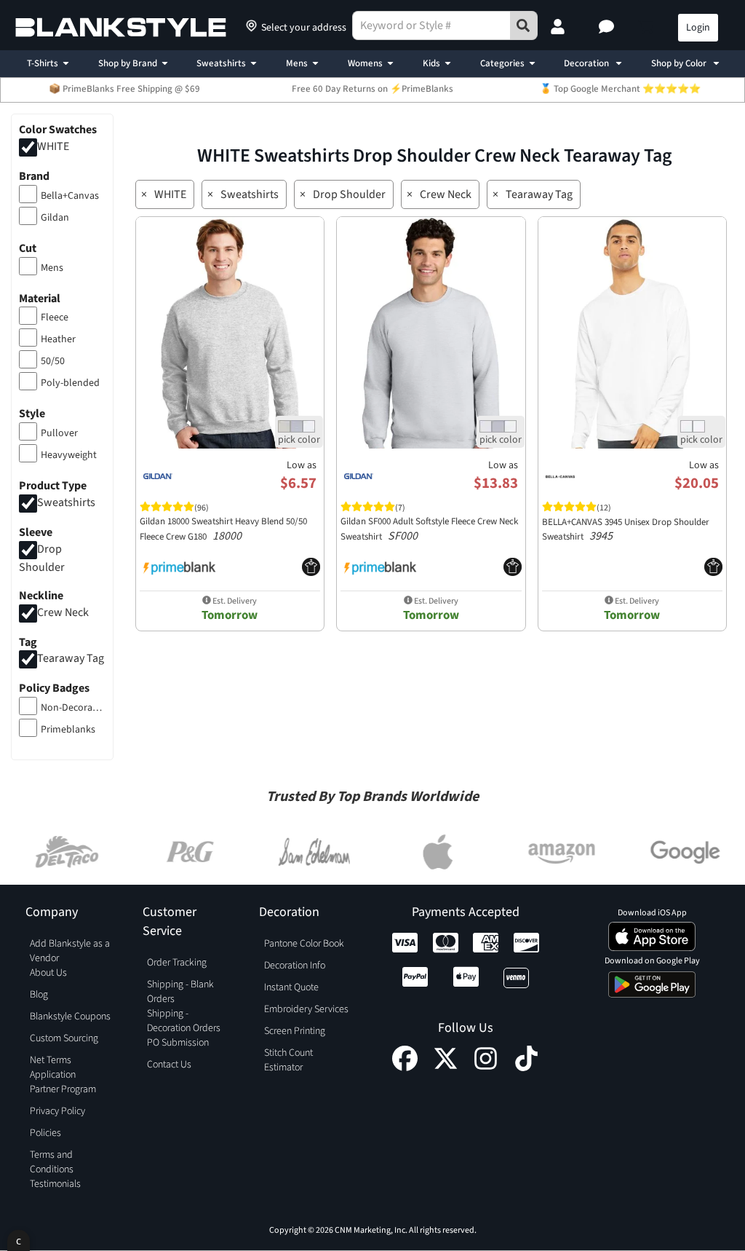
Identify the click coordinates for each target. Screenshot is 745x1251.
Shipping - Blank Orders (180, 991)
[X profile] (445, 1067)
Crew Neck (63, 612)
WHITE (53, 146)
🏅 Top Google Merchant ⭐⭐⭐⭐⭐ (620, 88)
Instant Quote (291, 987)
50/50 (53, 361)
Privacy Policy (57, 1111)
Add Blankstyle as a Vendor (70, 951)
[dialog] (18, 1240)
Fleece (54, 317)
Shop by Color (680, 63)
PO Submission (178, 1042)
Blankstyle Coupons (70, 1016)
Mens (297, 63)
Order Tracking (177, 962)
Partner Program (63, 1089)
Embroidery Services (306, 1009)
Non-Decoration (73, 708)
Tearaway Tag (70, 659)
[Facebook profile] (405, 1067)
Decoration (587, 63)
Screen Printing (294, 1031)
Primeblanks (68, 729)
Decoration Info (294, 965)
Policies (45, 1133)
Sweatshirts (221, 63)
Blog (39, 994)
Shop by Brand (127, 63)
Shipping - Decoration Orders (183, 1020)
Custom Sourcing (64, 1038)
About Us (48, 973)
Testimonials (55, 1184)
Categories (502, 63)
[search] (524, 25)
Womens (365, 63)
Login (698, 27)
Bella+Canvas (70, 196)
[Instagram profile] (485, 1067)
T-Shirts (42, 63)
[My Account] (559, 27)
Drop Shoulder (349, 194)
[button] (608, 27)
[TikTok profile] (526, 1067)
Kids (431, 63)
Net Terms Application (53, 1067)
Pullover (59, 433)
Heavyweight (69, 455)
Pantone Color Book (304, 943)
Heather (58, 339)
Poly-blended (70, 383)
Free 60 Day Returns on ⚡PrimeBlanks (372, 88)
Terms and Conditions (51, 1162)
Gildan (55, 217)
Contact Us (169, 1064)
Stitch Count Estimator (288, 1060)
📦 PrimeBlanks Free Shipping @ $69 (124, 88)
